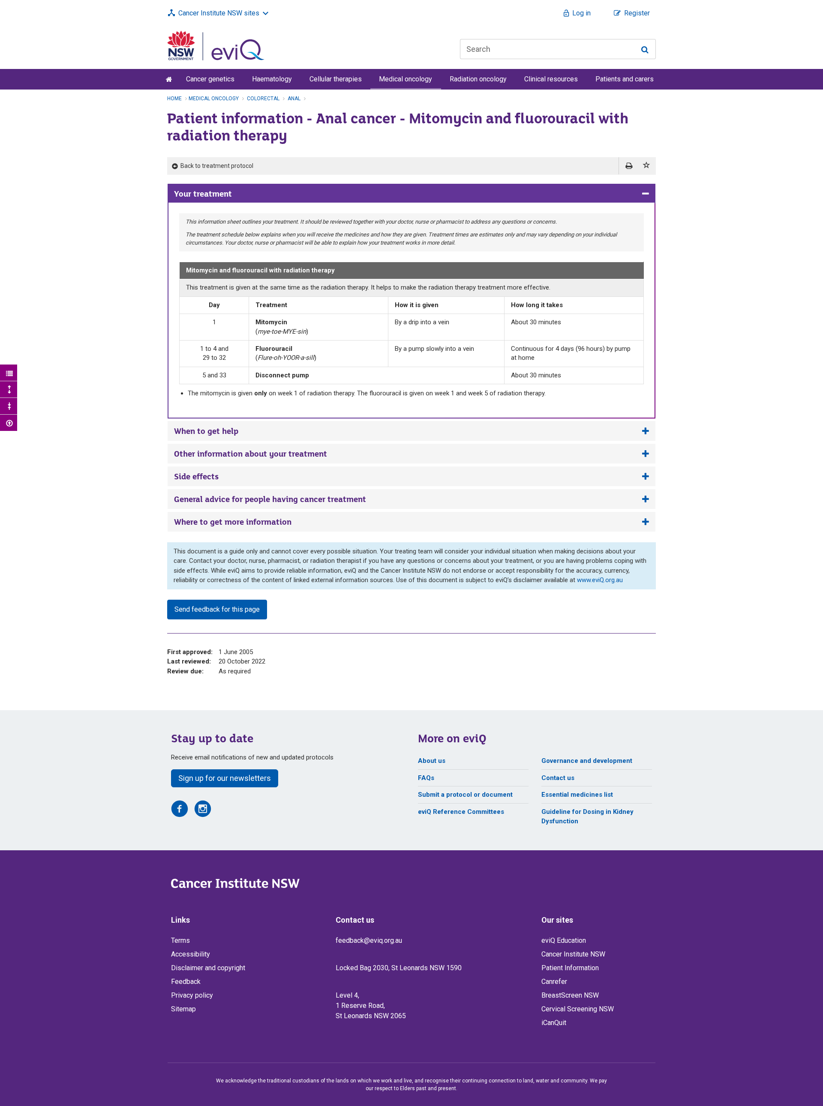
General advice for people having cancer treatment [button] (270, 499)
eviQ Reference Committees (461, 812)
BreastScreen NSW (570, 995)
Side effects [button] (196, 476)
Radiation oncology (478, 79)
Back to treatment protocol (216, 165)
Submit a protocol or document (465, 794)
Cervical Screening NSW (577, 1009)
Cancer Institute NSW (573, 954)
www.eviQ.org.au (600, 580)
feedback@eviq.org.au (369, 940)
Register (637, 13)
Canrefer (554, 981)
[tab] (411, 193)
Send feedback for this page (217, 609)
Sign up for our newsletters (224, 778)
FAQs (426, 778)
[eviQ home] (215, 45)
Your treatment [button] (203, 193)
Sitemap (183, 1009)
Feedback (186, 981)
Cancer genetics (210, 79)
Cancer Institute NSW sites (218, 13)
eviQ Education (563, 940)
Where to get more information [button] (232, 521)
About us (431, 761)
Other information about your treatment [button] (250, 453)
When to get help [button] (206, 430)
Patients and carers (624, 79)
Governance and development (586, 761)
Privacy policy (192, 995)
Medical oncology (405, 79)
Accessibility (190, 954)
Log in (581, 13)
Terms (180, 940)
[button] (647, 165)
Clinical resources (551, 79)
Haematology (272, 79)
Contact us (557, 778)
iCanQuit (553, 1023)
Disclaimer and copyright (208, 968)
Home (174, 99)
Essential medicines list (577, 794)
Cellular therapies (335, 79)
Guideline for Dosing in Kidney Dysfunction (587, 816)
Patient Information (570, 968)
